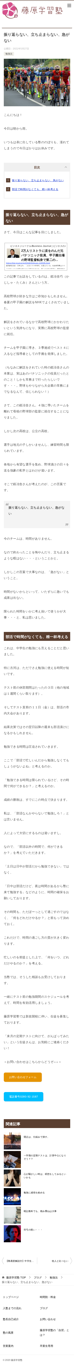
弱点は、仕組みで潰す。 (37, 1137)
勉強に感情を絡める (34, 1192)
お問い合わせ (48, 1319)
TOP (16, 1277)
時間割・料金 (48, 1297)
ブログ (44, 1308)
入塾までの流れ (12, 1308)
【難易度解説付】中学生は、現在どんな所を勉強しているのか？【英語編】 (21, 1261)
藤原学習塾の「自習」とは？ (54, 1332)
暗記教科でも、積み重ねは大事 (40, 1211)
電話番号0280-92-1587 (23, 1096)
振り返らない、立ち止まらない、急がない (38, 180)
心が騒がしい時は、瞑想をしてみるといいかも (45, 1176)
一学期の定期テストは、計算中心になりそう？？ (45, 1157)
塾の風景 (8, 1332)
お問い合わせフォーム (22, 1077)
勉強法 (9, 53)
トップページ (11, 1297)
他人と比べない (60, 1261)
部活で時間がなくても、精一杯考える (35, 189)
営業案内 (8, 1345)
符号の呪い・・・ (33, 1229)
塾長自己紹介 (11, 1319)
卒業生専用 (46, 1345)
